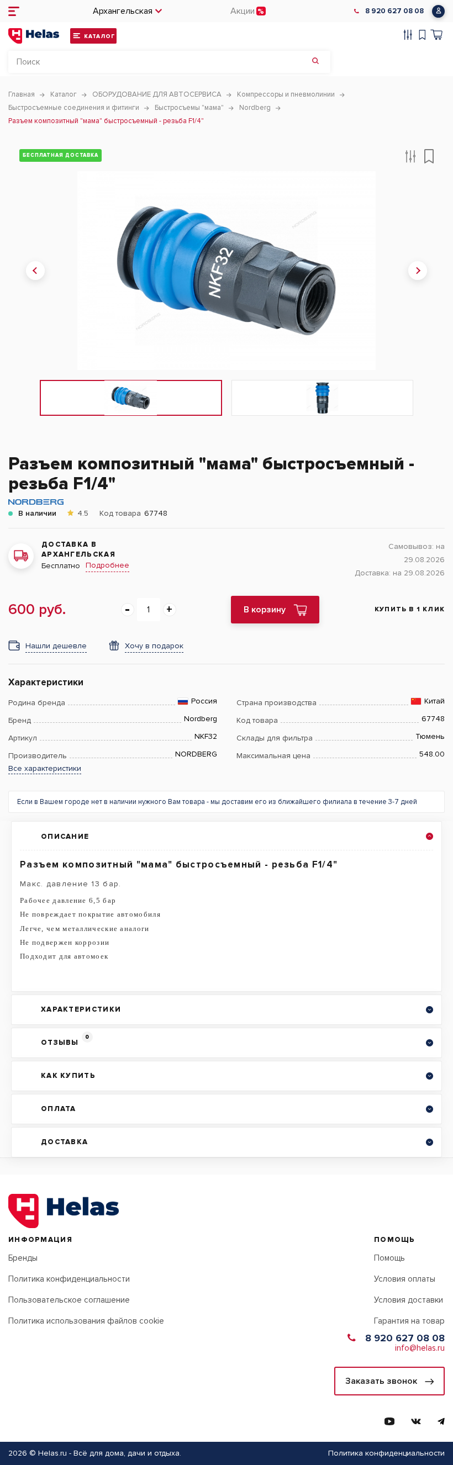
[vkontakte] (416, 1421)
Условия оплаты (404, 1279)
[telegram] (441, 1421)
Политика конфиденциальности (69, 1279)
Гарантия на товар (409, 1321)
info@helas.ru (420, 1348)
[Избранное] (422, 36)
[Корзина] (437, 36)
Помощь (389, 1258)
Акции (242, 11)
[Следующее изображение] (417, 270)
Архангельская (122, 11)
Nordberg (200, 719)
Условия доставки (408, 1300)
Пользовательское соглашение (69, 1300)
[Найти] (315, 61)
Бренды (23, 1258)
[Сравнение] (408, 36)
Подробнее (107, 565)
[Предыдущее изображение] (35, 270)
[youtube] (389, 1421)
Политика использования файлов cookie (86, 1321)
